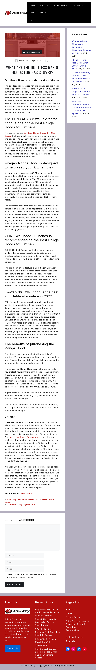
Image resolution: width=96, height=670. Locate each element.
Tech (32, 13)
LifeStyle (76, 6)
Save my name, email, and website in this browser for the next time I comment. (32, 576)
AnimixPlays (25, 494)
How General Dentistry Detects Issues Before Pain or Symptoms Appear (81, 107)
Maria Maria (24, 61)
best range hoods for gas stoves (25, 437)
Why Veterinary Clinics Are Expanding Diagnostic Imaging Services (81, 47)
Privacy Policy (73, 617)
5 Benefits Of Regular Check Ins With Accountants (81, 91)
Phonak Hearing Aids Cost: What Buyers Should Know (45, 622)
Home (32, 6)
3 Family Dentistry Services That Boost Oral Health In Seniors (47, 632)
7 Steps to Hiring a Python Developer (23, 505)
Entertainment (59, 6)
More (41, 13)
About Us (70, 609)
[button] (30, 19)
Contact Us (12, 648)
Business (44, 6)
